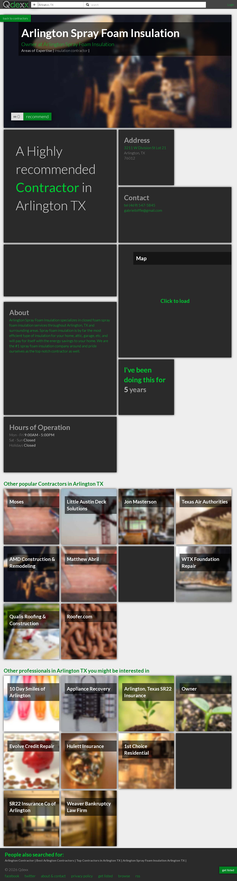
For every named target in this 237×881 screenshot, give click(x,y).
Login (230, 4)
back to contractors (15, 18)
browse (124, 876)
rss (137, 876)
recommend (37, 116)
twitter (30, 876)
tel (139, 205)
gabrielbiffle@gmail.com (143, 210)
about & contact (53, 876)
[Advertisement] (60, 270)
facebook (12, 876)
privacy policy (82, 876)
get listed (105, 876)
